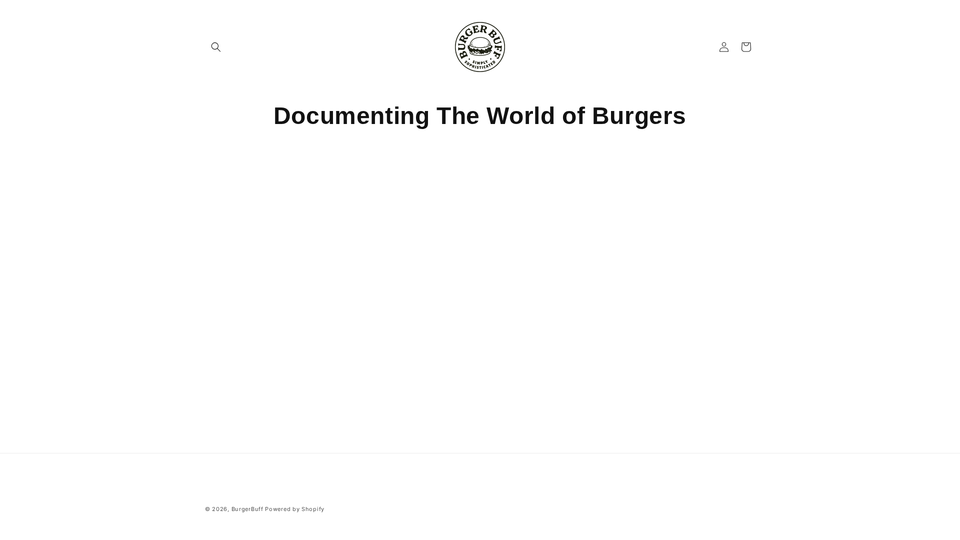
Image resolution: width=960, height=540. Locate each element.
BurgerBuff (248, 509)
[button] (216, 47)
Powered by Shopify (294, 509)
